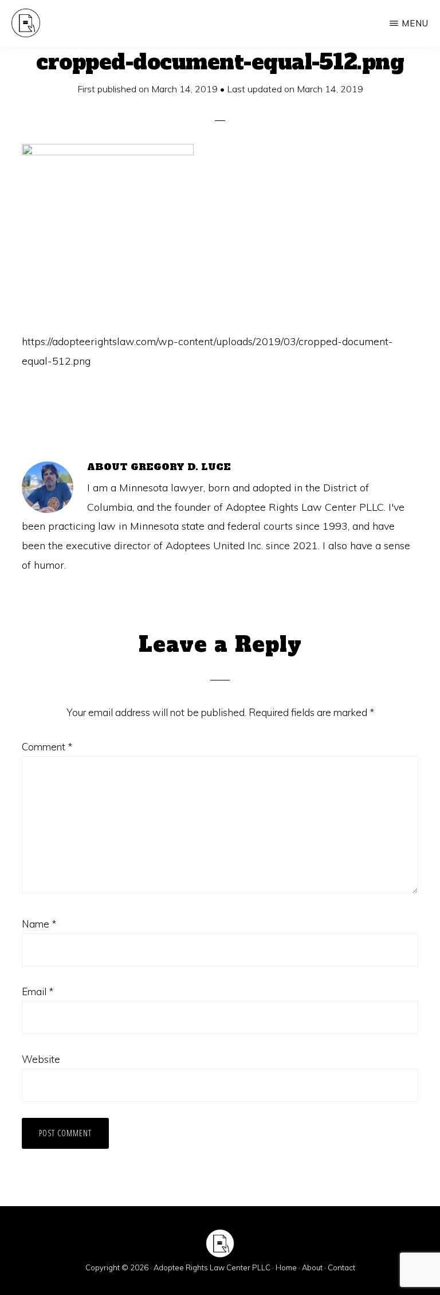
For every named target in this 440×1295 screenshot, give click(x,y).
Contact (341, 1267)
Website (41, 1059)
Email (37, 991)
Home (286, 1267)
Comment (47, 747)
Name (39, 924)
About (312, 1267)
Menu (415, 23)
